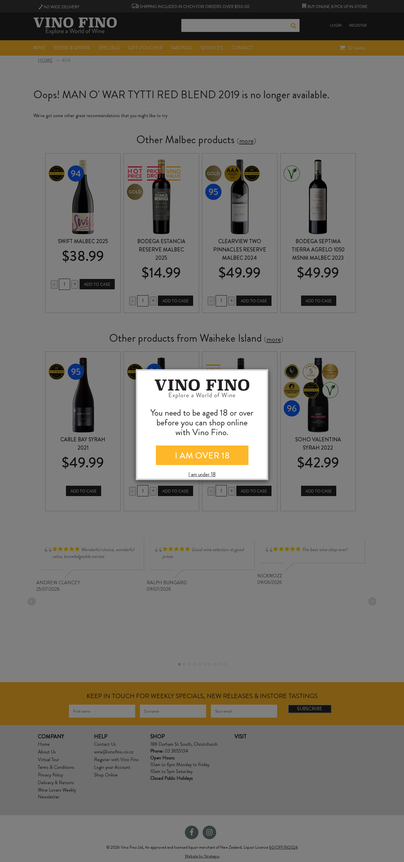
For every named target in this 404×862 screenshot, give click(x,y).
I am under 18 (202, 474)
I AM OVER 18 (202, 455)
